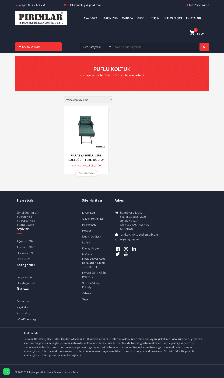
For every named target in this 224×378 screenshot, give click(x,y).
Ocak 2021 (24, 259)
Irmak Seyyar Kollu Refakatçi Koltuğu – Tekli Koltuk (94, 263)
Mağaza (87, 254)
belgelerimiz (24, 277)
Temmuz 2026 (26, 247)
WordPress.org (26, 319)
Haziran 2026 (25, 253)
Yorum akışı (23, 313)
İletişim (87, 243)
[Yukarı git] (217, 371)
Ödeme (86, 293)
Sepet (86, 299)
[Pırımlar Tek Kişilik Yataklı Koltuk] (41, 24)
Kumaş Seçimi (90, 248)
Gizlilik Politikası (92, 219)
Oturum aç (23, 301)
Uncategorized (26, 283)
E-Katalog (88, 213)
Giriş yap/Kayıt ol (199, 5)
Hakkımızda (89, 225)
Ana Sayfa (86, 75)
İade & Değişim (91, 237)
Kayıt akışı (23, 307)
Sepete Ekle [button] (86, 173)
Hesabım (87, 231)
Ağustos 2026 (26, 241)
